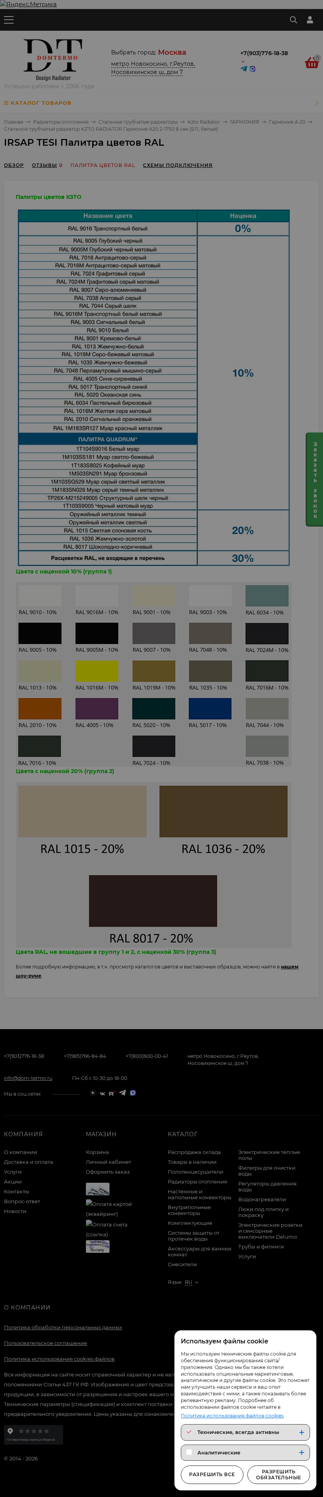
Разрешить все (212, 1474)
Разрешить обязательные (278, 1474)
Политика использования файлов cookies (232, 1416)
